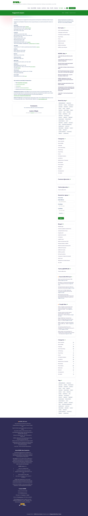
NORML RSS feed (23, 421)
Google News (63, 304)
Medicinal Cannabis (61, 41)
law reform (60, 117)
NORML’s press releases (62, 47)
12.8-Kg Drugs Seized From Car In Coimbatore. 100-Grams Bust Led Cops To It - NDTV (66, 328)
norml (67, 400)
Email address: (61, 199)
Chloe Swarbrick (70, 384)
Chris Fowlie (60, 106)
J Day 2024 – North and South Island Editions (65, 94)
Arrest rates (60, 384)
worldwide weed (66, 133)
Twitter (27, 495)
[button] (72, 8)
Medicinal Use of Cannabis (63, 160)
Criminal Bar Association (22, 82)
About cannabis (61, 141)
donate (17, 499)
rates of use (67, 126)
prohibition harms (61, 126)
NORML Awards (61, 43)
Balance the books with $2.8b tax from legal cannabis (66, 84)
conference (71, 106)
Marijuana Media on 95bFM (63, 243)
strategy (60, 129)
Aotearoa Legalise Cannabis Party (64, 228)
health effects (65, 113)
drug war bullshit (66, 110)
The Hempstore (20, 497)
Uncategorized (61, 170)
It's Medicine (60, 237)
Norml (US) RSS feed (65, 276)
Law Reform (60, 158)
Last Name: (60, 208)
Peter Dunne (71, 122)
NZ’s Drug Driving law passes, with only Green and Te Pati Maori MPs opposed (66, 71)
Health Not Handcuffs (62, 235)
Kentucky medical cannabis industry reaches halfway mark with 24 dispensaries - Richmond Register (65, 313)
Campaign (60, 145)
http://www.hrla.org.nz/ (29, 89)
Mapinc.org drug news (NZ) (63, 241)
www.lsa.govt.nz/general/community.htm (22, 95)
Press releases (60, 164)
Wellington (60, 133)
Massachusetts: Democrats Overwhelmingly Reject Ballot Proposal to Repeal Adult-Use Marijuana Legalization (66, 295)
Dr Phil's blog (60, 149)
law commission (66, 115)
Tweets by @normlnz (62, 189)
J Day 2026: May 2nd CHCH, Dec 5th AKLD (65, 57)
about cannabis (27, 470)
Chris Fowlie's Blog (61, 147)
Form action (60, 197)
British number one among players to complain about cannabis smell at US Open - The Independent (66, 332)
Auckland (65, 384)
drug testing (60, 110)
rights (28, 474)
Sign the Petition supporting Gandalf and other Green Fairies (65, 64)
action (23, 471)
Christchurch (66, 106)
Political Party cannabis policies (66, 124)
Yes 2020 (60, 262)
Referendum (60, 166)
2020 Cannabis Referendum (63, 30)
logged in (32, 112)
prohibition (23, 477)
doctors (60, 108)
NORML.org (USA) (61, 251)
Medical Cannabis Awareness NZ (64, 245)
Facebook (23, 495)
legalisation (65, 117)
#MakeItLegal (60, 226)
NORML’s (65, 79)
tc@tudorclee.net (32, 43)
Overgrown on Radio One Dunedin (64, 256)
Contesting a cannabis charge (63, 34)
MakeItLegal (70, 117)
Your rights (60, 173)
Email (26, 27)
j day (69, 113)
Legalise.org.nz (61, 239)
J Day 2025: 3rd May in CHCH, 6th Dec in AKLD (66, 68)
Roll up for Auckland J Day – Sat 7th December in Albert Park (65, 75)
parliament (65, 122)
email (31, 66)
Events (59, 38)
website (27, 26)
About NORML (60, 143)
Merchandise (60, 162)
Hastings (60, 113)
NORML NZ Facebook (62, 247)
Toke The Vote (69, 131)
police (60, 124)
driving (64, 108)
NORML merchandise (62, 45)
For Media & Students (62, 156)
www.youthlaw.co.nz (43, 99)
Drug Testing (60, 36)
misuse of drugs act (61, 400)
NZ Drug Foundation (62, 254)
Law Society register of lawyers (21, 84)
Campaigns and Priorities (63, 32)
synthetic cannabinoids (62, 131)
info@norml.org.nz (23, 492)
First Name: (60, 204)
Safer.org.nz (60, 258)
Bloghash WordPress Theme (55, 514)
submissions (65, 129)
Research (60, 168)
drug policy (68, 108)
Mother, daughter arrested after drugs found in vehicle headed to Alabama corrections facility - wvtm (65, 308)
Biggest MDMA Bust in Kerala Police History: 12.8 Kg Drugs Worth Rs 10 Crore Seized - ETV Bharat (65, 319)
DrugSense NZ (60, 232)
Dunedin (71, 110)
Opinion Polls (60, 122)
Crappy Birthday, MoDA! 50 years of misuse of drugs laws (65, 60)
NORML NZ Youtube (61, 249)
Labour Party (61, 115)
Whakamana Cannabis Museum (64, 260)
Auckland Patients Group (62, 230)
